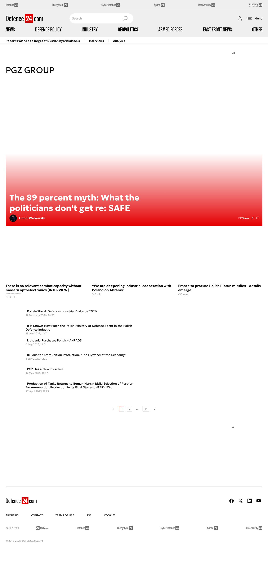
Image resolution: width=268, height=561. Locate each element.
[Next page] (155, 408)
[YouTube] (258, 501)
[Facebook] (231, 501)
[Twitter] (240, 501)
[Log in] (239, 18)
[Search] (125, 18)
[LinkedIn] (249, 501)
